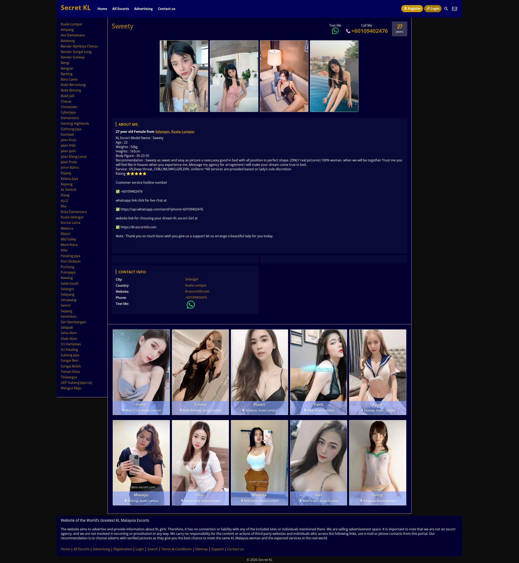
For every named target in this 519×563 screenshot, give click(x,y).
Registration (123, 549)
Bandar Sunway (73, 57)
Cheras (66, 101)
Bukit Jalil (67, 96)
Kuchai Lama (70, 222)
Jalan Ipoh (68, 151)
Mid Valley (68, 239)
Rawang (67, 278)
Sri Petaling (69, 349)
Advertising (143, 8)
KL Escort (123, 243)
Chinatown (69, 107)
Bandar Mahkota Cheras (79, 46)
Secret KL (76, 7)
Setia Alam (69, 333)
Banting (67, 74)
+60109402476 (369, 30)
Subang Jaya (70, 355)
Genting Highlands (75, 123)
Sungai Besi (69, 360)
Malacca (67, 228)
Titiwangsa (69, 377)
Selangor (162, 131)
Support (217, 549)
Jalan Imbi (68, 145)
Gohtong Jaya (71, 129)
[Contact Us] (454, 8)
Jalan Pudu (69, 162)
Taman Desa (70, 371)
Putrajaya (68, 272)
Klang (65, 195)
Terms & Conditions (176, 549)
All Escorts (120, 8)
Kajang (66, 173)
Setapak (67, 327)
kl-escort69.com (197, 291)
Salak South (70, 283)
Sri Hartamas (71, 344)
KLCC (65, 200)
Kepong (67, 184)
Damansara (70, 118)
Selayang (67, 294)
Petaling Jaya (70, 256)
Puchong (67, 267)
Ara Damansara (73, 35)
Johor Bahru (70, 167)
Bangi (65, 62)
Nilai (64, 250)
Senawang (68, 300)
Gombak (67, 134)
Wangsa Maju (71, 388)
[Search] (446, 8)
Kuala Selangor (72, 217)
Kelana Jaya (69, 178)
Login (435, 8)
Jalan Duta (68, 140)
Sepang (66, 311)
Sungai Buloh (71, 366)
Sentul (66, 305)
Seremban (69, 316)
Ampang (67, 29)
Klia (63, 206)
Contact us (166, 8)
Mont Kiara (69, 244)
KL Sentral (68, 189)
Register (414, 8)
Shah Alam (69, 338)
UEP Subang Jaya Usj (76, 382)
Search (152, 549)
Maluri (66, 234)
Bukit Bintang (71, 90)
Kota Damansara (74, 211)
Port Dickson (70, 261)
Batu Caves (69, 79)
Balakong (68, 41)
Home (102, 8)
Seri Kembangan (73, 322)
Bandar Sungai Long (76, 51)
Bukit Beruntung (73, 85)
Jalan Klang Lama (74, 156)
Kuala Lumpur (183, 131)
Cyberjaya (68, 112)
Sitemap (201, 549)
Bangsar (67, 68)
